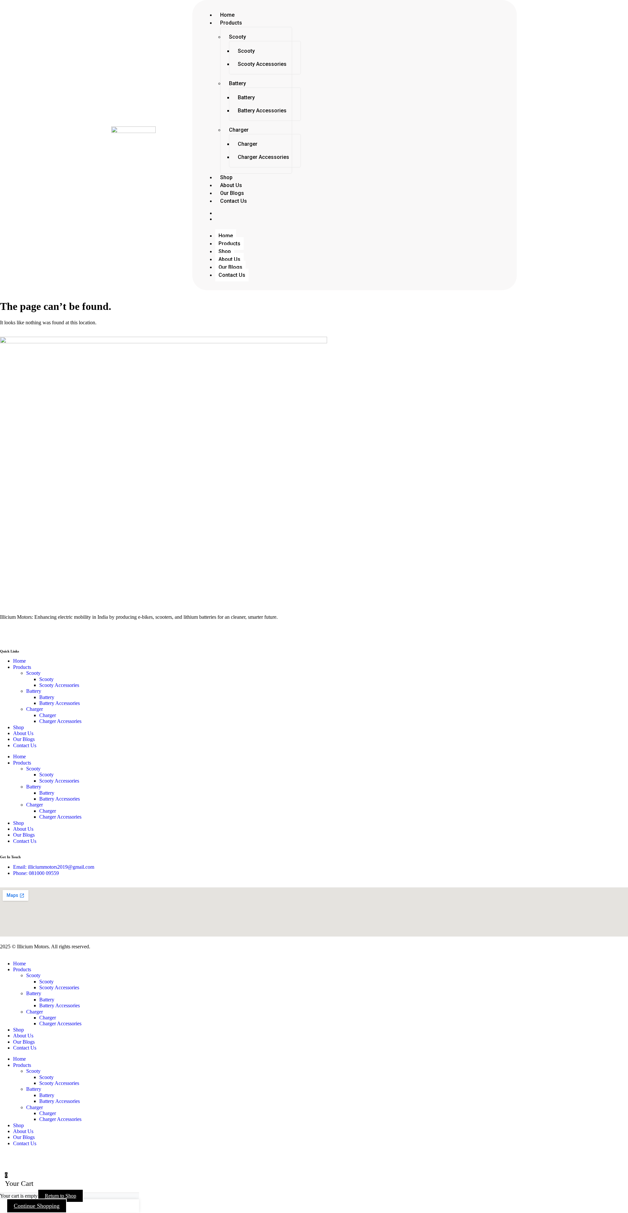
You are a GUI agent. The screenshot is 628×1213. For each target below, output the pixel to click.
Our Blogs (232, 193)
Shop (226, 177)
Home (227, 15)
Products (231, 23)
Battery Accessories (262, 110)
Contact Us (233, 201)
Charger (239, 130)
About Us (231, 185)
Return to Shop (60, 1196)
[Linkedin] (61, 634)
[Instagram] (43, 634)
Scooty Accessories (262, 64)
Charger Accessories (263, 157)
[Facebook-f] (8, 634)
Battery (237, 83)
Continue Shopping (37, 1206)
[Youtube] (26, 634)
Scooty (237, 37)
